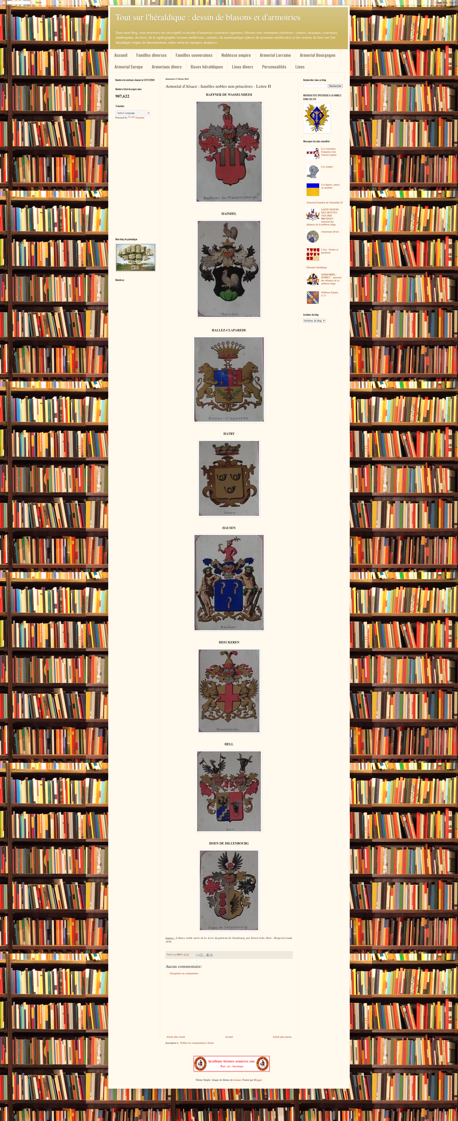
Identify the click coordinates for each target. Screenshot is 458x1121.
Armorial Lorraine (275, 55)
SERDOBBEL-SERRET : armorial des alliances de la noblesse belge (331, 279)
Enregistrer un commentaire (184, 973)
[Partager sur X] (204, 955)
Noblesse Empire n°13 (329, 294)
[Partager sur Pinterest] (211, 955)
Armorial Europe (128, 66)
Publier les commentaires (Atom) (197, 1043)
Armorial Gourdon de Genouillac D (324, 202)
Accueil (120, 55)
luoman (237, 1080)
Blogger (258, 1080)
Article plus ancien (282, 1036)
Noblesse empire (236, 55)
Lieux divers (242, 66)
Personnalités (274, 66)
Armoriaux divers (167, 66)
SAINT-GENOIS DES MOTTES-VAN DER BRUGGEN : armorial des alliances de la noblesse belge (322, 217)
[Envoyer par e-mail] (197, 955)
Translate (139, 117)
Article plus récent (175, 1036)
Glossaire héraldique (316, 267)
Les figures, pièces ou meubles (330, 186)
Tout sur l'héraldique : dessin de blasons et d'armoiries (208, 17)
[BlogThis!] (201, 955)
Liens (300, 66)
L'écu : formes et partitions (329, 251)
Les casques (327, 166)
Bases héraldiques (207, 66)
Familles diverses (151, 55)
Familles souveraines (194, 55)
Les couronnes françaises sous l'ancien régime (329, 151)
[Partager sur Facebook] (208, 955)
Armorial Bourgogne (317, 55)
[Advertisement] (229, 1005)
